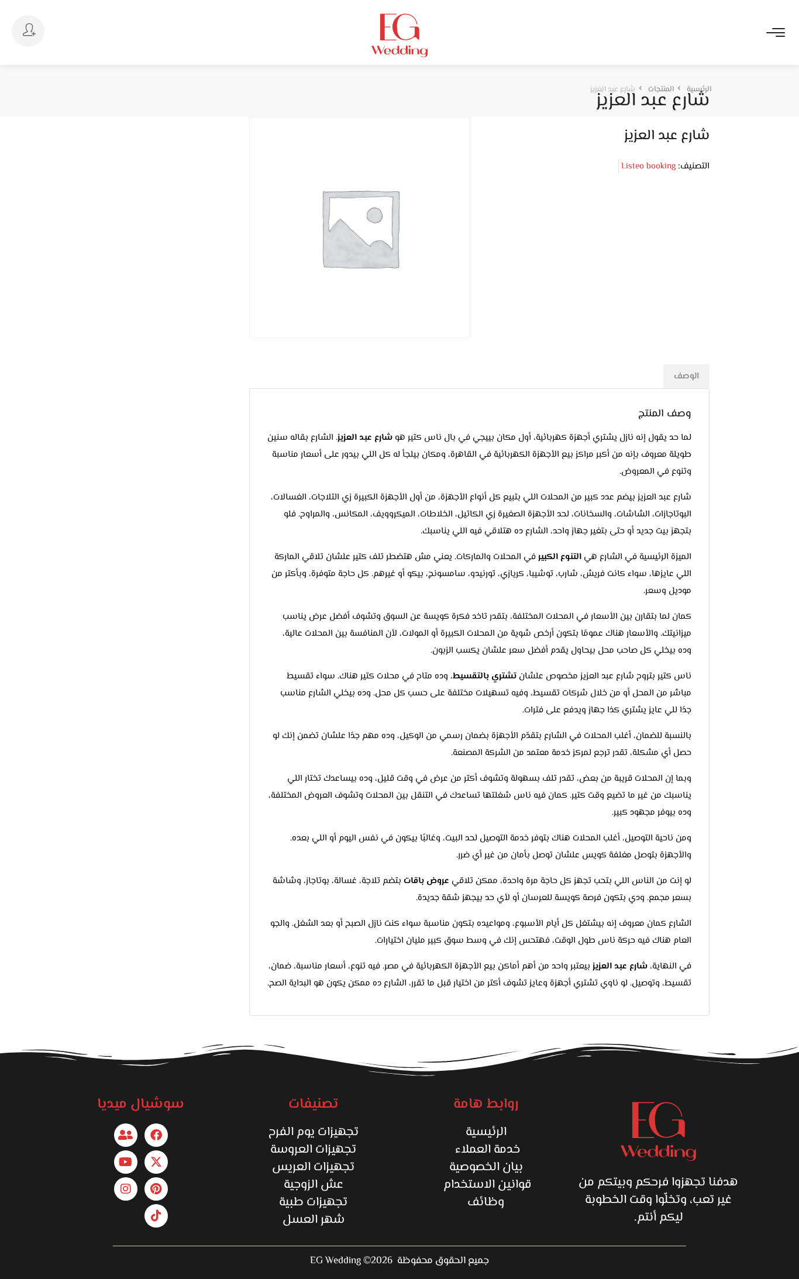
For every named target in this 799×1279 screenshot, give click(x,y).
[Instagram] (125, 1189)
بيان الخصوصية (486, 1167)
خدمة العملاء (486, 1149)
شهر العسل (314, 1220)
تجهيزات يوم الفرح (313, 1132)
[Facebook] (156, 1135)
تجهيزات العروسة (313, 1149)
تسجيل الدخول (28, 31)
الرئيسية (486, 1132)
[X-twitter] (156, 1162)
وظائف (485, 1202)
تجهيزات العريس (313, 1167)
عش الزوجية (313, 1184)
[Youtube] (125, 1162)
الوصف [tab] (686, 376)
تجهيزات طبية (313, 1202)
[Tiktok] (156, 1216)
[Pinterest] (156, 1189)
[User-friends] (125, 1135)
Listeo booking (648, 166)
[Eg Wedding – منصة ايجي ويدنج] (399, 35)
